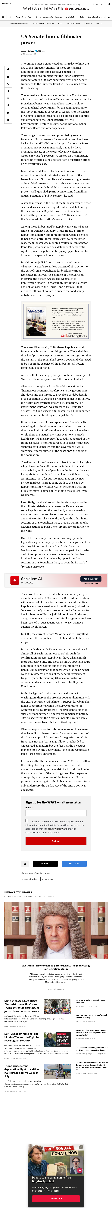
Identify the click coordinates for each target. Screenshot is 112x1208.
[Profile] (109, 4)
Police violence (40, 896)
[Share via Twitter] (8, 76)
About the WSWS (73, 24)
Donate (99, 24)
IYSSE (60, 24)
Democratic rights (29, 879)
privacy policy (55, 829)
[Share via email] (8, 98)
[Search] (108, 18)
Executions (27, 896)
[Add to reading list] (8, 119)
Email (28, 808)
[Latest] (10, 18)
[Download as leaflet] (8, 105)
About (103, 4)
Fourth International (19, 24)
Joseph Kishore (27, 51)
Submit (56, 841)
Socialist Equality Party (43, 24)
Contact (95, 4)
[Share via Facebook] (8, 69)
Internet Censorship (12, 896)
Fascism (51, 896)
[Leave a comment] (8, 112)
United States (47, 879)
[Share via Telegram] (8, 91)
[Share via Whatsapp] (8, 83)
